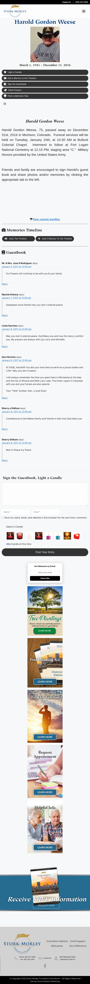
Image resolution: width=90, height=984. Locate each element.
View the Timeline (17, 238)
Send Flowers (14, 90)
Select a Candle (14, 526)
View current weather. (46, 218)
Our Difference (77, 946)
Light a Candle (14, 72)
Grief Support (78, 941)
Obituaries (57, 946)
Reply (5, 284)
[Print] (4, 104)
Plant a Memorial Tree (18, 96)
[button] (83, 11)
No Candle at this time (19, 544)
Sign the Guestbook (16, 84)
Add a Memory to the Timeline (21, 78)
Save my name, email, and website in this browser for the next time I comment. (45, 517)
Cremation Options (57, 941)
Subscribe (45, 578)
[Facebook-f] (45, 966)
